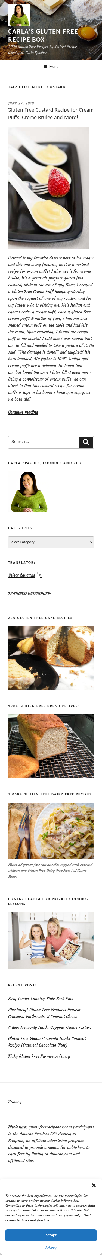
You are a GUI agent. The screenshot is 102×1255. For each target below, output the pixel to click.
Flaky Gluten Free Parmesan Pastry (39, 1056)
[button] (94, 1185)
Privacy (51, 1248)
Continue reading (23, 412)
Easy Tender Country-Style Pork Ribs (40, 998)
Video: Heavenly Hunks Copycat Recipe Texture (49, 1027)
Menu (54, 67)
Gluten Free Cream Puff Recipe (39, 291)
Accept (51, 1235)
